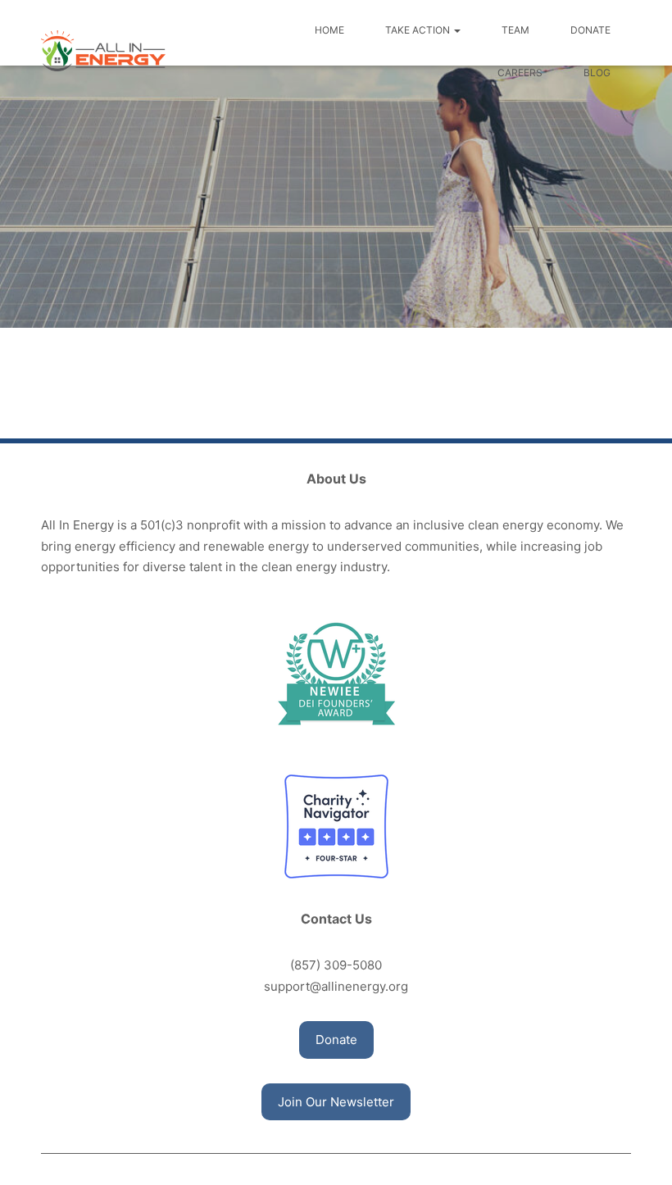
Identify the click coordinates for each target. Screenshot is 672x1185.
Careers (520, 72)
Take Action (418, 30)
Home (329, 30)
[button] (336, 1040)
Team (515, 30)
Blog (597, 72)
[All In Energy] (103, 50)
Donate (590, 30)
